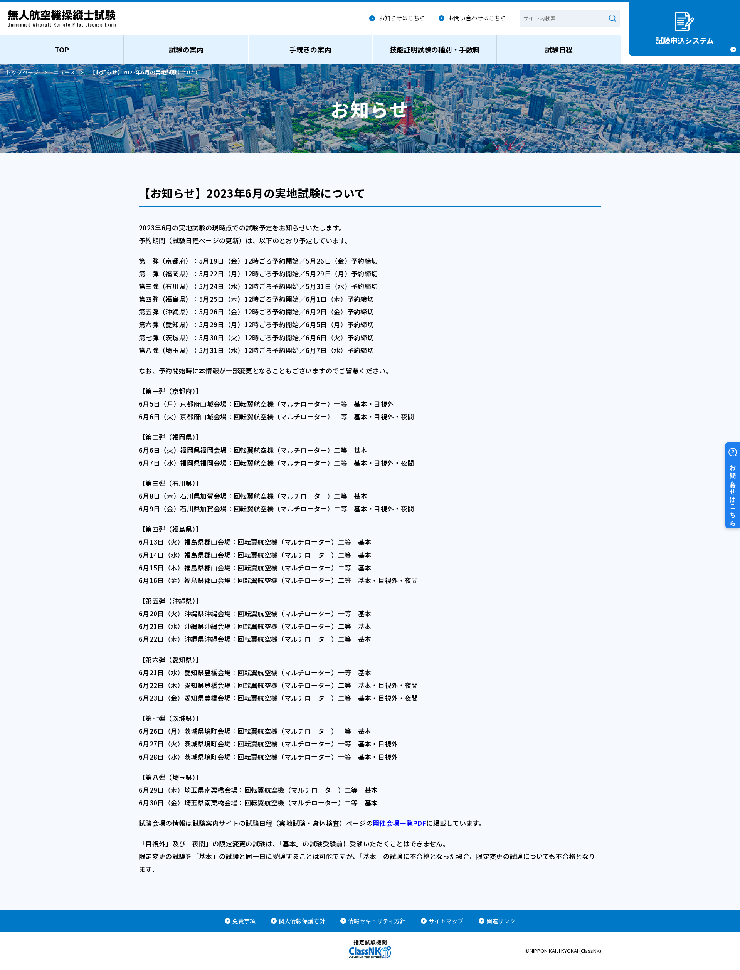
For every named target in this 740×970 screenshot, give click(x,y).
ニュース (64, 72)
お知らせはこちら (402, 18)
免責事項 (244, 921)
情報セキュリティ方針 (376, 921)
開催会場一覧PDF (399, 823)
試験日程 (559, 49)
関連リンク (500, 921)
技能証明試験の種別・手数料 (435, 49)
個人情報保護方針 (302, 921)
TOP (62, 49)
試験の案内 (186, 49)
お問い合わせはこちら (477, 18)
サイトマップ (446, 921)
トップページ (22, 72)
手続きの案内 (310, 49)
